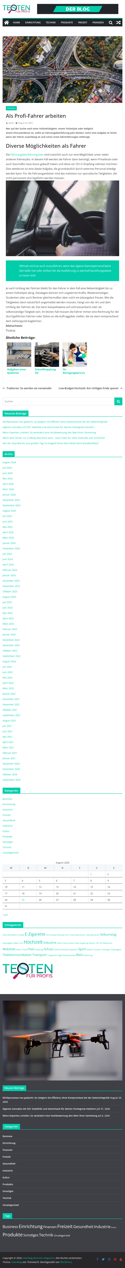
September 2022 (12, 656)
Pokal (24, 949)
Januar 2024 (9, 575)
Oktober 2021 (10, 709)
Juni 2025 (8, 521)
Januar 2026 (9, 494)
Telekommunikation (17, 955)
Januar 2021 (9, 758)
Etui (67, 935)
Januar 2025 (9, 543)
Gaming (89, 935)
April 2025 (8, 532)
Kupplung (84, 943)
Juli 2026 (7, 467)
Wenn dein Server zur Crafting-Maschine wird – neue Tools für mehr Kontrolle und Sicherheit (54, 437)
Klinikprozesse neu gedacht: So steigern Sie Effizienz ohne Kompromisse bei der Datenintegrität (55, 421)
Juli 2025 (7, 516)
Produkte (67, 22)
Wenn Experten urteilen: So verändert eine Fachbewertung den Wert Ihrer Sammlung (49, 432)
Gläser (16, 943)
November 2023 (11, 586)
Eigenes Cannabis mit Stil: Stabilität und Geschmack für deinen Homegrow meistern (48, 427)
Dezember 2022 (11, 639)
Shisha (57, 949)
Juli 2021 (7, 726)
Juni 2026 (8, 473)
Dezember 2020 (11, 763)
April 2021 (8, 742)
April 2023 (8, 618)
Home (16, 22)
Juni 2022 (8, 672)
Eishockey (60, 935)
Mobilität (9, 949)
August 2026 (9, 462)
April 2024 (8, 564)
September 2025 (12, 505)
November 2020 (11, 769)
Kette (65, 943)
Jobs (27, 154)
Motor (19, 949)
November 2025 (11, 500)
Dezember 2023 (11, 580)
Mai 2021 (8, 736)
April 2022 (8, 682)
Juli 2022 (7, 666)
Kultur (6, 831)
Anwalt (21, 935)
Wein (79, 955)
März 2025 (8, 537)
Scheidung (39, 949)
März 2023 (8, 623)
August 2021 (9, 720)
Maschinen (107, 943)
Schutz (49, 949)
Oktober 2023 (10, 591)
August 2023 (9, 596)
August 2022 (9, 661)
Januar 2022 (9, 693)
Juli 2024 (7, 553)
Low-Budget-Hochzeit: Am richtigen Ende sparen (88, 388)
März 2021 (8, 747)
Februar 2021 (10, 752)
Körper (92, 943)
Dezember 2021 (11, 699)
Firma (71, 935)
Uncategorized (10, 852)
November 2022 (11, 645)
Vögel (59, 955)
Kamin (59, 943)
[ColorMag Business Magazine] (6, 22)
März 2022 (8, 688)
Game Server (80, 935)
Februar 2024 (10, 569)
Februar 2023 (10, 629)
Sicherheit (64, 949)
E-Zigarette (35, 934)
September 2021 (12, 715)
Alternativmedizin (10, 935)
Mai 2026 (8, 478)
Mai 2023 (8, 613)
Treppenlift (52, 955)
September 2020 (12, 779)
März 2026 (8, 489)
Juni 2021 (8, 731)
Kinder (71, 943)
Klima (77, 943)
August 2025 (9, 510)
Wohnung (88, 955)
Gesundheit (9, 820)
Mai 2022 (8, 677)
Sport (82, 949)
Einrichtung (33, 22)
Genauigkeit (8, 943)
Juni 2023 (8, 607)
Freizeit (82, 22)
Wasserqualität (69, 955)
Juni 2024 (8, 559)
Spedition (73, 949)
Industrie (11, 108)
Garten (96, 935)
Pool (31, 949)
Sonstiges (8, 841)
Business (7, 798)
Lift (97, 943)
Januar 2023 (9, 634)
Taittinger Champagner (111, 949)
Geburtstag (108, 934)
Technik (51, 22)
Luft (100, 943)
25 (23, 899)
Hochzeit (33, 942)
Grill (21, 943)
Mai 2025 (8, 526)
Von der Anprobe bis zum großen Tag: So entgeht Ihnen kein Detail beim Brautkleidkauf (50, 443)
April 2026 (8, 483)
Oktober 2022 (10, 650)
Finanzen (98, 22)
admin (11, 122)
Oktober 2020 (10, 774)
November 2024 (11, 548)
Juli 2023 (7, 602)
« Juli (5, 914)
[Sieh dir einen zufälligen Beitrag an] (118, 22)
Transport (39, 955)
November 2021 (11, 704)
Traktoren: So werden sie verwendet (29, 388)
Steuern (90, 949)
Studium (97, 949)
